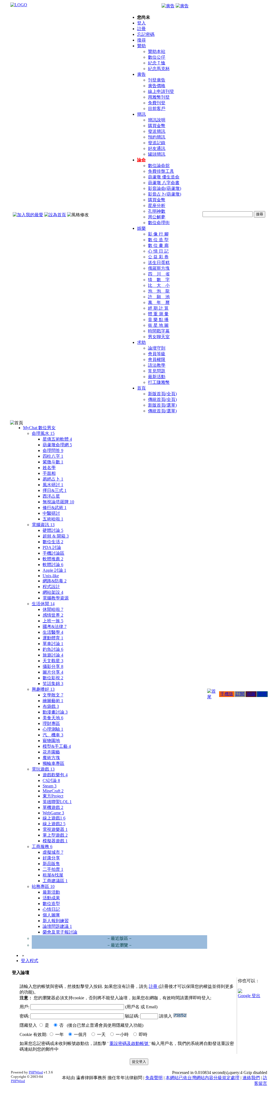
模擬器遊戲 (55, 841)
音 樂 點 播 (158, 319)
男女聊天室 (159, 336)
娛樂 (141, 228)
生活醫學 (53, 632)
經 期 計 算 (158, 308)
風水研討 (53, 484)
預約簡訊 (156, 137)
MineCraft (53, 791)
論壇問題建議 (57, 926)
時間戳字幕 (159, 331)
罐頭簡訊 (156, 154)
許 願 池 (159, 296)
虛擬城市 (53, 852)
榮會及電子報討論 (60, 932)
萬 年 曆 (159, 302)
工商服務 (42, 846)
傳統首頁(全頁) (162, 399)
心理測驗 (53, 729)
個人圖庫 (51, 915)
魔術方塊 (51, 757)
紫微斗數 (53, 462)
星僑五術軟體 (57, 439)
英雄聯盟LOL (57, 801)
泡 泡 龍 (159, 291)
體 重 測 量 (158, 314)
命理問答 (53, 450)
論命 (141, 160)
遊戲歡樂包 (55, 774)
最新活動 (156, 376)
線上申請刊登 (161, 91)
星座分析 (156, 205)
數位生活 (53, 541)
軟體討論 (53, 564)
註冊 (141, 28)
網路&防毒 (55, 581)
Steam (49, 786)
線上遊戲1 (54, 818)
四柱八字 (53, 456)
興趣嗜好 (43, 689)
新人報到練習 (56, 920)
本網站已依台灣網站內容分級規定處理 (202, 1077)
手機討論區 (53, 553)
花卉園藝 (51, 752)
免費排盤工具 (161, 171)
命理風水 (43, 433)
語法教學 (156, 365)
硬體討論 (53, 530)
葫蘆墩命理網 (57, 444)
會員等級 (156, 353)
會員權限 (156, 359)
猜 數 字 (159, 279)
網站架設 (53, 592)
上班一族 (53, 620)
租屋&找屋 (53, 875)
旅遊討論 (53, 655)
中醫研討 (51, 513)
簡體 (262, 694)
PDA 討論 (52, 547)
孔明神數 (156, 211)
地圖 (251, 694)
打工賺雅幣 (159, 382)
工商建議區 (55, 880)
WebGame (53, 813)
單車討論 (53, 643)
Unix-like (51, 575)
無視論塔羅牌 (58, 502)
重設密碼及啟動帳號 (129, 1043)
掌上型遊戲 (55, 835)
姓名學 (49, 467)
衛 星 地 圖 (158, 325)
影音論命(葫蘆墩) (164, 188)
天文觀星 (53, 660)
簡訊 (141, 114)
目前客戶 (156, 108)
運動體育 (53, 638)
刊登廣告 (156, 80)
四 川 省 (159, 274)
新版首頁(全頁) (162, 393)
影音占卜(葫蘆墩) (164, 194)
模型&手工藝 (57, 746)
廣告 (141, 74)
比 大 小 (159, 285)
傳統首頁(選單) (162, 411)
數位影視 (53, 678)
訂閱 (240, 694)
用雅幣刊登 (159, 97)
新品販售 (51, 863)
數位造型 (51, 903)
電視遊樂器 (55, 829)
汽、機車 (53, 735)
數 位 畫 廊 (158, 245)
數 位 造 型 (158, 239)
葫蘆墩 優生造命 (163, 177)
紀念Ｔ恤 (156, 63)
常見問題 (156, 371)
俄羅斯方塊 (159, 268)
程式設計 (51, 586)
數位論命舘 (159, 165)
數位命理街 (159, 222)
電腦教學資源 (56, 598)
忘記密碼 (145, 34)
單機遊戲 (53, 807)
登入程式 (29, 960)
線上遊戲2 (54, 823)
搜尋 (141, 40)
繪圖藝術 (53, 700)
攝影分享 (53, 666)
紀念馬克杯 (159, 68)
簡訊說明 (156, 120)
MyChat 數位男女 (39, 427)
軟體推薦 (53, 559)
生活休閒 (43, 603)
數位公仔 (156, 57)
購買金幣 (156, 125)
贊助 (141, 45)
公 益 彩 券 (158, 257)
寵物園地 (51, 740)
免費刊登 (156, 103)
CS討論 (51, 780)
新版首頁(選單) (162, 405)
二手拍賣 (53, 869)
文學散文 (53, 695)
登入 (141, 23)
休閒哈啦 (53, 609)
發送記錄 (156, 142)
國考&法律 (55, 626)
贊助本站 (156, 51)
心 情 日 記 (158, 251)
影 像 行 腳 (158, 234)
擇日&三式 (55, 490)
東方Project (53, 796)
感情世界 (53, 615)
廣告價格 (156, 85)
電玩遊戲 (43, 769)
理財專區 (51, 723)
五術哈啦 (53, 519)
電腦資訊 (43, 524)
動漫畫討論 (55, 712)
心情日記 (51, 909)
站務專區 (43, 886)
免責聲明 (154, 1077)
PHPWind (36, 1072)
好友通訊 (156, 148)
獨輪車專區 (53, 763)
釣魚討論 (53, 649)
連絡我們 (251, 1077)
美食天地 (53, 717)
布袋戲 (51, 706)
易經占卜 (53, 479)
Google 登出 (249, 995)
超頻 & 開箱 (56, 536)
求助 (141, 342)
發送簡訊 (156, 131)
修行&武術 (55, 507)
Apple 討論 (54, 570)
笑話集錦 (53, 683)
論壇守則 (156, 348)
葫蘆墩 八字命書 (163, 182)
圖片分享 (53, 672)
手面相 (49, 473)
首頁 (141, 388)
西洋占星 (51, 496)
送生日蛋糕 (159, 262)
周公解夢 (156, 217)
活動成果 (51, 898)
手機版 (226, 694)
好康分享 (51, 858)
